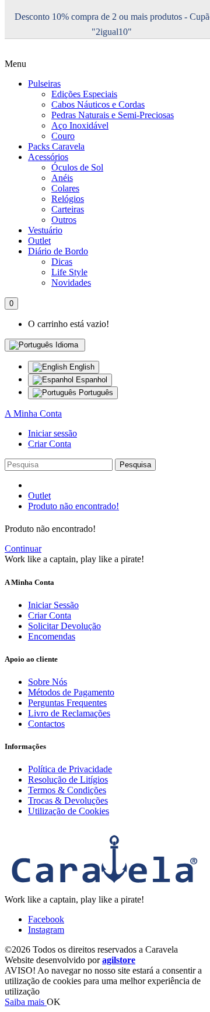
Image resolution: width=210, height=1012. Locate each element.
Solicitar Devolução (64, 626)
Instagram (46, 930)
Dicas (61, 262)
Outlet (39, 241)
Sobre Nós (47, 682)
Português (94, 392)
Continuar (23, 548)
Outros (63, 220)
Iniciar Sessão (53, 605)
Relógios (67, 199)
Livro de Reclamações (69, 713)
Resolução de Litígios (68, 779)
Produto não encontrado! (73, 506)
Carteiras (67, 209)
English (80, 367)
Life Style (69, 272)
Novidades (71, 282)
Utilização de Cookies (68, 811)
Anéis (62, 178)
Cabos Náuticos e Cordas (98, 104)
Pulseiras (44, 83)
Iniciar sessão (52, 433)
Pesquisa (135, 464)
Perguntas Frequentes (67, 703)
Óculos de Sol (77, 167)
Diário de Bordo (58, 251)
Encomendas (51, 636)
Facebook (46, 919)
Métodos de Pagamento (71, 692)
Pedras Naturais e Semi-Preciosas (112, 115)
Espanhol (90, 379)
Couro (63, 136)
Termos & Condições (67, 790)
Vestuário (45, 230)
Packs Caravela (56, 146)
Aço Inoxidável (79, 125)
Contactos (46, 724)
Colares (65, 188)
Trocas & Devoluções (68, 800)
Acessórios (48, 157)
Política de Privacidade (70, 769)
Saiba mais (26, 1002)
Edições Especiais (84, 94)
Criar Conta (49, 444)
